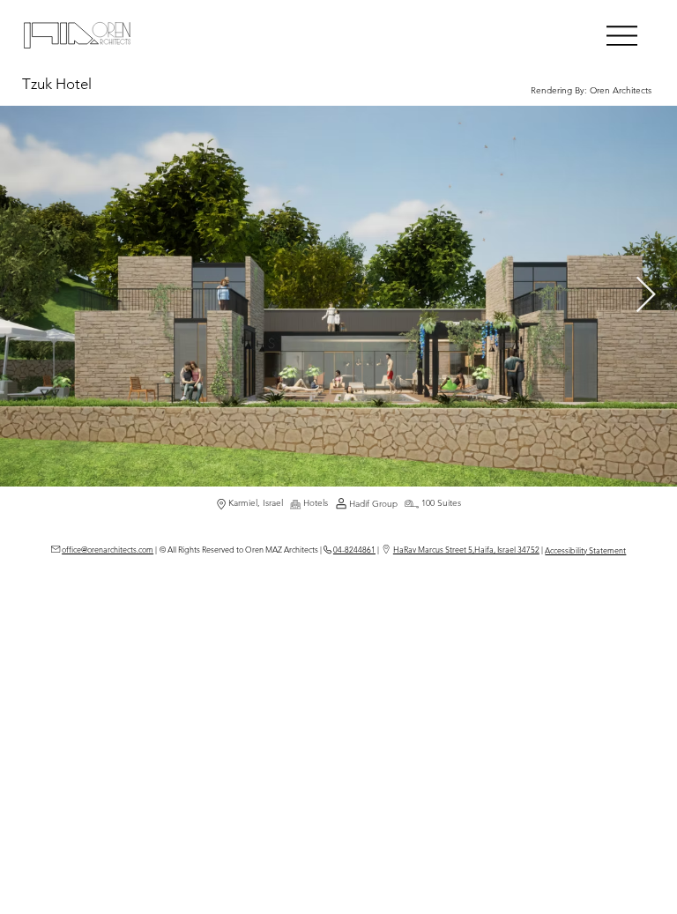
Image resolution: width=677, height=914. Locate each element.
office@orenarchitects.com (107, 549)
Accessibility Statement (585, 550)
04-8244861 (354, 549)
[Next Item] (645, 296)
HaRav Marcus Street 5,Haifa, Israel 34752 (466, 549)
